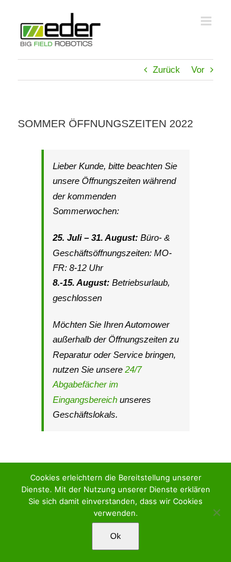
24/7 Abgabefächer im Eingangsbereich (97, 384)
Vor (197, 69)
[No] (216, 512)
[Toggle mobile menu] (207, 21)
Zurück (166, 69)
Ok (115, 536)
